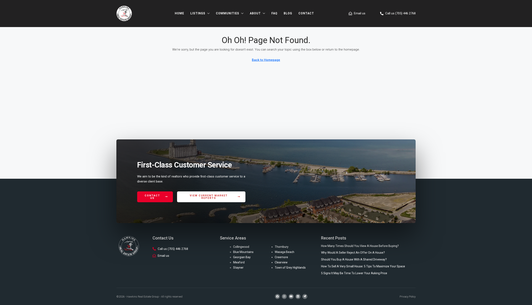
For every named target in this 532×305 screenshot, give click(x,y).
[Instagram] (284, 296)
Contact (306, 13)
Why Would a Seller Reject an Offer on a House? (353, 252)
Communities (227, 13)
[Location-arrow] (304, 296)
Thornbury (281, 246)
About (255, 13)
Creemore (281, 257)
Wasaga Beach (284, 252)
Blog (288, 13)
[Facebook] (277, 296)
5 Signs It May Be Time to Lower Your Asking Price (354, 273)
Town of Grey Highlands (290, 267)
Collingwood (241, 246)
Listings (197, 13)
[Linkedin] (298, 296)
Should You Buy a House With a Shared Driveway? (354, 259)
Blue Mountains (243, 252)
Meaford (239, 262)
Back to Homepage (266, 60)
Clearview (281, 262)
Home (179, 13)
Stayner (238, 267)
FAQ (274, 13)
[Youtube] (291, 296)
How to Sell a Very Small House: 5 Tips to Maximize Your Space (363, 266)
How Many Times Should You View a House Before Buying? (360, 246)
